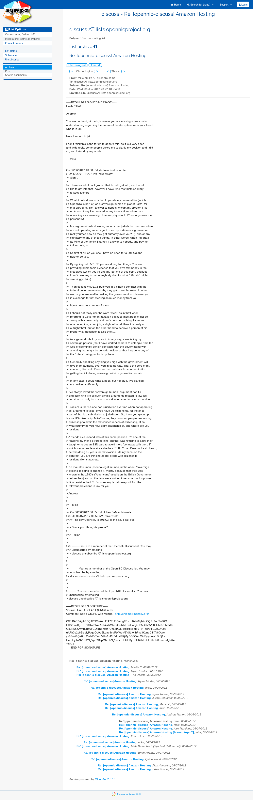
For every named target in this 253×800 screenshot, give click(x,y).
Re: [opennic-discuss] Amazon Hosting (102, 667)
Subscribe (11, 55)
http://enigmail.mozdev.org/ (132, 613)
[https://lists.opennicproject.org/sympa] (18, 11)
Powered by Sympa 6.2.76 (129, 794)
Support (223, 4)
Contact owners (14, 43)
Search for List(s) (200, 4)
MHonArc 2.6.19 (105, 779)
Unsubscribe (12, 59)
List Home (11, 50)
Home (177, 4)
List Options (17, 29)
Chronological (77, 65)
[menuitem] (176, 4)
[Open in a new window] (95, 46)
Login (244, 4)
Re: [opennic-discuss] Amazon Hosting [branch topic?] (156, 732)
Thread (95, 65)
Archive (9, 67)
